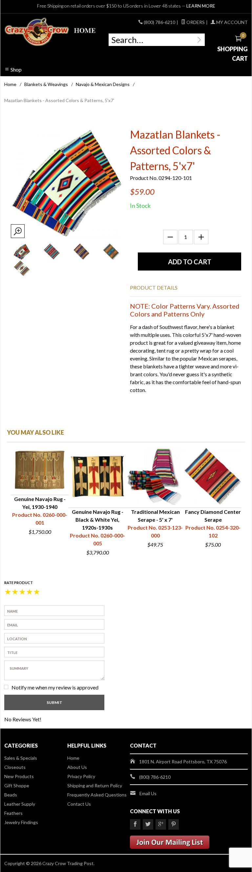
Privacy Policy (81, 776)
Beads (10, 794)
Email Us (148, 793)
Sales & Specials (20, 758)
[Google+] (161, 824)
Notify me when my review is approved (54, 687)
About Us (77, 767)
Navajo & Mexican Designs (103, 84)
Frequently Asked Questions (97, 794)
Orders (195, 22)
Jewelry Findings (21, 822)
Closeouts (15, 767)
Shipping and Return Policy (94, 785)
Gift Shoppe (16, 785)
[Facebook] (135, 824)
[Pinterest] (173, 824)
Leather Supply (19, 804)
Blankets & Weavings (46, 84)
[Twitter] (148, 824)
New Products (19, 776)
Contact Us (79, 804)
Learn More (200, 6)
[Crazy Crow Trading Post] (50, 31)
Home (10, 84)
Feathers (13, 813)
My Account (231, 22)
